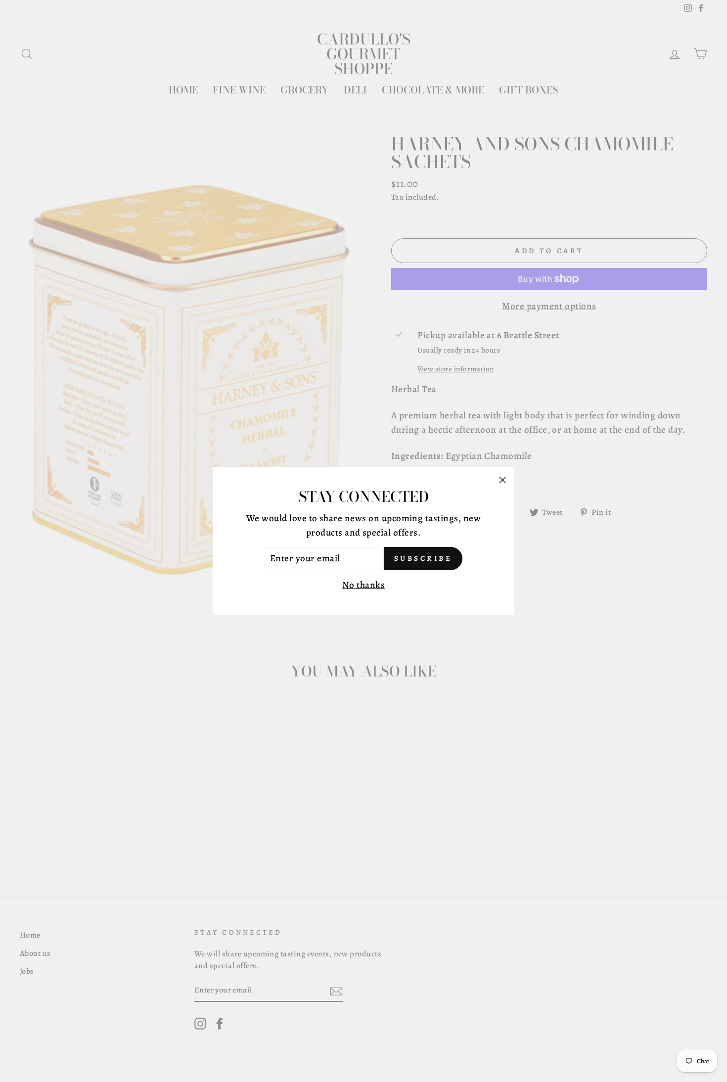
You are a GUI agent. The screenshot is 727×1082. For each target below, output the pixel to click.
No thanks (363, 585)
